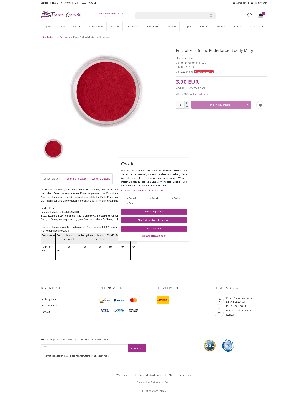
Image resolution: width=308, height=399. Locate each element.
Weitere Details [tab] (101, 178)
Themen (222, 26)
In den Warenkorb (220, 104)
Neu (63, 26)
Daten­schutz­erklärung (135, 190)
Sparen (49, 26)
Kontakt (45, 312)
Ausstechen (96, 26)
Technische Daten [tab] (76, 178)
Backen (114, 26)
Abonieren (137, 348)
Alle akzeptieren (154, 211)
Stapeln (187, 26)
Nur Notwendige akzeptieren (154, 219)
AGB (171, 375)
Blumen (204, 26)
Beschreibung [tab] (51, 178)
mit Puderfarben (63, 37)
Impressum (185, 375)
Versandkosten (201, 94)
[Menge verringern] (186, 107)
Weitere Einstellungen (154, 235)
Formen (171, 26)
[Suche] (211, 15)
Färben (77, 26)
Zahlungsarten (49, 299)
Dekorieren (133, 26)
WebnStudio (160, 391)
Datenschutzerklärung (150, 375)
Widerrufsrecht (124, 375)
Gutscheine (257, 26)
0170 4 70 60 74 (235, 302)
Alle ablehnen (154, 228)
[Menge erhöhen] (186, 103)
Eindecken (153, 26)
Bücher (238, 26)
